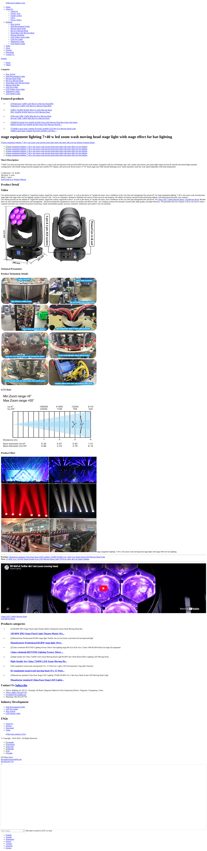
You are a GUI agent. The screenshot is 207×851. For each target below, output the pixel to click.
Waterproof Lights (17, 42)
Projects (9, 50)
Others (8, 65)
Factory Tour (15, 13)
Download (10, 52)
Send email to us (7, 179)
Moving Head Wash (18, 29)
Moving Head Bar (17, 35)
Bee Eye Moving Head (19, 31)
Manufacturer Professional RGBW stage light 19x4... (36, 643)
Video (8, 46)
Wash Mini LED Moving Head (22, 33)
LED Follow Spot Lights (20, 37)
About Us (9, 9)
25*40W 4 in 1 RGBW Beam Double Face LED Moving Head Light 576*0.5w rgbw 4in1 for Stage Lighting (47, 559)
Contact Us (10, 54)
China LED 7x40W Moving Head (171, 199)
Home (8, 7)
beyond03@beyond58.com (16, 695)
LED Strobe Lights (18, 44)
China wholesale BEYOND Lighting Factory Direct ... (37, 652)
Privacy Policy (16, 20)
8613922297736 (7, 762)
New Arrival (15, 24)
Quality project (16, 16)
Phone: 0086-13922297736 (16, 692)
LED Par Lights (17, 39)
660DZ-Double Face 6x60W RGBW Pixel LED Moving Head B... (36, 125)
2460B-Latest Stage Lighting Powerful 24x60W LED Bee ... (34, 131)
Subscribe (21, 685)
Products (9, 22)
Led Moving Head (192, 199)
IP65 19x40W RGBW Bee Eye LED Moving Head (30, 112)
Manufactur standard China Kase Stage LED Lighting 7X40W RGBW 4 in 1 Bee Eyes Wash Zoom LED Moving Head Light (57, 557)
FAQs (13, 18)
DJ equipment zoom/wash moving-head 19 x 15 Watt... (37, 670)
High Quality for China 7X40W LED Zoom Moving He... (39, 661)
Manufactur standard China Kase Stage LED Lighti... (37, 680)
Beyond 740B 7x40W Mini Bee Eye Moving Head (30, 118)
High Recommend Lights (20, 26)
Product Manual (20, 179)
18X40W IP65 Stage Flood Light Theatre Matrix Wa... (37, 633)
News (8, 48)
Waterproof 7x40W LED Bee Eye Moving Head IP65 (31, 106)
